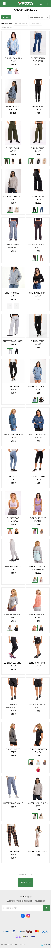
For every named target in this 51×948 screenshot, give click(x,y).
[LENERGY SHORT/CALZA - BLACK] (13, 689)
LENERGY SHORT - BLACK (38, 664)
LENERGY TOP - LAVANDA (13, 520)
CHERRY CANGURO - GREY (13, 198)
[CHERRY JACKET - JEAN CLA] (13, 91)
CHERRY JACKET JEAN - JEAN (13, 436)
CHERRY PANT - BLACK (38, 108)
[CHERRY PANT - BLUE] (13, 788)
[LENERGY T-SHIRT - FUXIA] (38, 769)
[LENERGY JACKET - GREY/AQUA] (38, 551)
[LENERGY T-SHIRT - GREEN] (38, 762)
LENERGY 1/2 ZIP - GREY (13, 751)
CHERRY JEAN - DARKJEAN (38, 60)
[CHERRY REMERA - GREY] (13, 599)
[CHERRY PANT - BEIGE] (13, 161)
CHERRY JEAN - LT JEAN (13, 478)
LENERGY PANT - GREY (13, 568)
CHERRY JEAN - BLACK (38, 198)
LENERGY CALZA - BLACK (37, 706)
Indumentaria (20, 24)
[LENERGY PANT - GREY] (13, 551)
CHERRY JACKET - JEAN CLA (13, 108)
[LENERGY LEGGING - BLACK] (38, 229)
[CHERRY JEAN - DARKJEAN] (38, 43)
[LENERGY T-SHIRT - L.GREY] (44, 762)
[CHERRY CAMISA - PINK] (16, 71)
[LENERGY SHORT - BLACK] (38, 647)
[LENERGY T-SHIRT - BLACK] (38, 734)
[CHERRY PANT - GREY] (13, 326)
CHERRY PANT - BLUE (13, 803)
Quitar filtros (6, 27)
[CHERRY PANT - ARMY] (13, 133)
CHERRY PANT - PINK (38, 851)
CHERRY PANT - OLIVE (38, 150)
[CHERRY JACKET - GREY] (13, 277)
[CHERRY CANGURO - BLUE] (38, 371)
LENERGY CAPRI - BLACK (38, 478)
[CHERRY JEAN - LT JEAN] (13, 461)
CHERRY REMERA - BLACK (38, 294)
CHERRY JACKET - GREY (13, 294)
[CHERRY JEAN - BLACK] (38, 181)
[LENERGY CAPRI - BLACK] (38, 461)
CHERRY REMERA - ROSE (38, 616)
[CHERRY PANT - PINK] (38, 836)
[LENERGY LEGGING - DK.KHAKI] (41, 258)
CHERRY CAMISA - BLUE (13, 60)
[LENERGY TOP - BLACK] (16, 531)
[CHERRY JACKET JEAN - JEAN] (13, 419)
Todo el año (35, 24)
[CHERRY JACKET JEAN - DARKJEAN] (38, 419)
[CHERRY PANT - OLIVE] (38, 133)
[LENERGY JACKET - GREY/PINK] (41, 579)
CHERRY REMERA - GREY (13, 616)
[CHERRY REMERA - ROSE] (38, 599)
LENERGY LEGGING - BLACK (37, 246)
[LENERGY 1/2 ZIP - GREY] (13, 734)
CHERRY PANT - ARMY (13, 150)
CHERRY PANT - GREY (13, 341)
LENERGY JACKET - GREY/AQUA (38, 568)
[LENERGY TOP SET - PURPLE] (38, 503)
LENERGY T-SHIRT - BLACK (38, 751)
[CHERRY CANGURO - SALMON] (16, 209)
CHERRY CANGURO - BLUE (38, 388)
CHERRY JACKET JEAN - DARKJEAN (38, 436)
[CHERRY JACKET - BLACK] (16, 306)
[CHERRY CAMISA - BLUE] (13, 43)
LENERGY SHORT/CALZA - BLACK (13, 707)
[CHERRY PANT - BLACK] (38, 91)
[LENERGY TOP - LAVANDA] (13, 503)
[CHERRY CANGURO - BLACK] (41, 399)
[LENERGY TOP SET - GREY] (41, 531)
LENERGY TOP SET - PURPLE (38, 520)
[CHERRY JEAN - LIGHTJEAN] (41, 209)
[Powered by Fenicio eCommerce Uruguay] (45, 944)
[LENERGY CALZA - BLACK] (38, 689)
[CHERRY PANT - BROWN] (44, 161)
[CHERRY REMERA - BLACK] (38, 277)
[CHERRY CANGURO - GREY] (13, 181)
